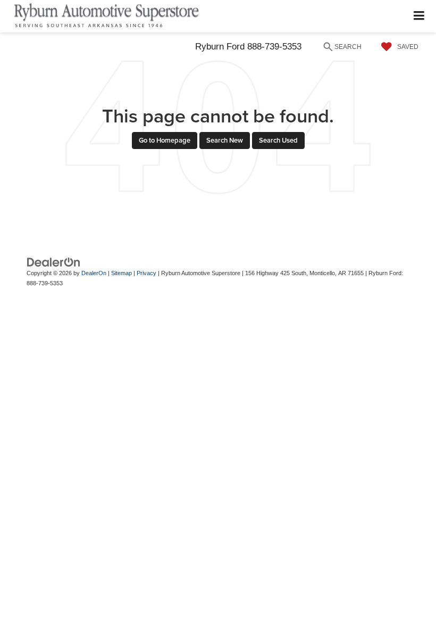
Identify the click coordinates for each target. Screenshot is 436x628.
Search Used (278, 140)
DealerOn (93, 273)
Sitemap (121, 273)
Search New (224, 140)
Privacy (146, 273)
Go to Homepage (164, 140)
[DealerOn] (54, 262)
